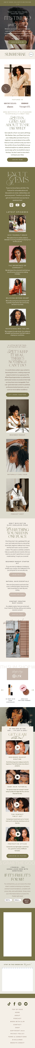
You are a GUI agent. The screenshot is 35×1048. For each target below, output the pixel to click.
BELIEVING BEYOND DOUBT (17, 298)
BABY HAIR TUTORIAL (17, 787)
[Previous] (2, 690)
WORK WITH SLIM (17, 1021)
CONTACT (17, 1024)
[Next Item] (28, 979)
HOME (17, 1012)
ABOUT (17, 1015)
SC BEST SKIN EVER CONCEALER (10, 700)
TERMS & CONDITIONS (17, 1037)
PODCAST (17, 1018)
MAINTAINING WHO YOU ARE (17, 329)
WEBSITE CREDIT (17, 1043)
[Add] (11, 205)
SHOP (17, 1027)
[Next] (32, 690)
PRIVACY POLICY (17, 1033)
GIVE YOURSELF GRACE (17, 235)
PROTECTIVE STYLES (17, 844)
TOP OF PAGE (17, 1009)
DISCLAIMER (17, 1039)
